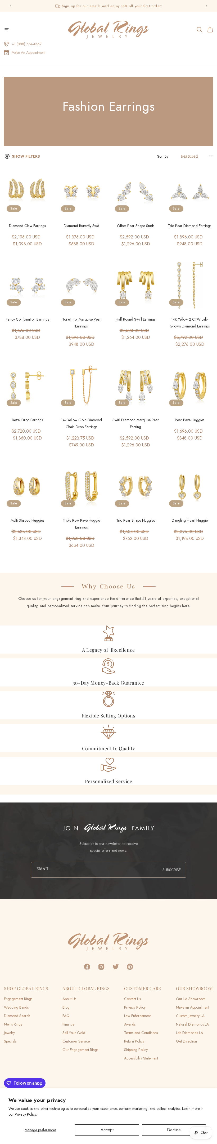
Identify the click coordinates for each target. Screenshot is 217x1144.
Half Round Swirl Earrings (135, 319)
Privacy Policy (135, 1007)
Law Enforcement (137, 1015)
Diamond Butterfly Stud (81, 225)
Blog (66, 1007)
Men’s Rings (13, 1024)
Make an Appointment (192, 1007)
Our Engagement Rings (80, 1049)
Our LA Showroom (191, 998)
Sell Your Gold (73, 1032)
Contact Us (132, 998)
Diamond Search (17, 1015)
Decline (174, 1130)
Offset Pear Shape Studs (135, 225)
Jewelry (9, 1032)
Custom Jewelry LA (190, 1015)
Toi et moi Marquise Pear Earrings (81, 323)
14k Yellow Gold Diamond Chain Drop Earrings (81, 423)
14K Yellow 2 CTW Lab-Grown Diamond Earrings (190, 323)
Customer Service (76, 1041)
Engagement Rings (18, 998)
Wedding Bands (16, 1007)
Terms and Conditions (141, 1032)
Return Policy (134, 1041)
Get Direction (186, 1041)
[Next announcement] (207, 6)
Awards (129, 1024)
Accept (107, 1130)
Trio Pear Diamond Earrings (189, 225)
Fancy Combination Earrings (27, 319)
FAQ (66, 1015)
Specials (10, 1041)
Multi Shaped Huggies (27, 520)
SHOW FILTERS (26, 156)
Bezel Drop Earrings (27, 420)
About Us (69, 998)
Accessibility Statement (141, 1058)
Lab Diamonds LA (189, 1032)
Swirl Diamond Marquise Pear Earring (135, 423)
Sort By (162, 156)
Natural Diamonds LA (192, 1024)
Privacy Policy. (26, 1114)
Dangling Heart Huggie (190, 520)
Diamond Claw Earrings (27, 225)
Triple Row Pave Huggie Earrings (81, 524)
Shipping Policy (136, 1049)
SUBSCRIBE (171, 869)
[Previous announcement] (10, 6)
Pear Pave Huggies (189, 420)
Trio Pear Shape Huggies (135, 520)
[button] (6, 30)
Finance (68, 1024)
